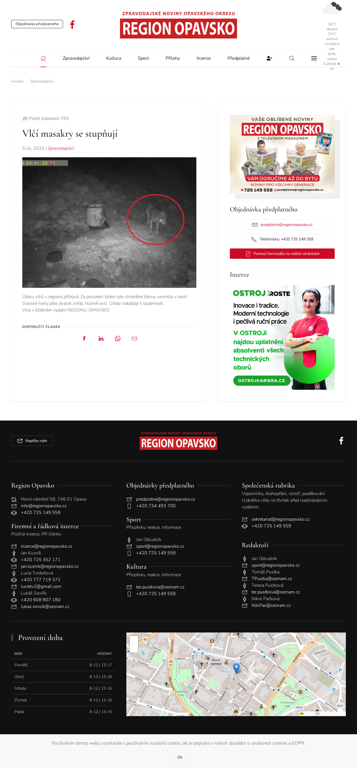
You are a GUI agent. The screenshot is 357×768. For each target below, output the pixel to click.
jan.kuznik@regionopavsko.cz (49, 566)
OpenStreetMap (332, 713)
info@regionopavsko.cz (43, 506)
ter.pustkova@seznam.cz (160, 587)
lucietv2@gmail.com (41, 586)
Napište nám (36, 440)
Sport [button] (143, 58)
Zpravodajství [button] (76, 58)
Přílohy (173, 58)
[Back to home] (178, 24)
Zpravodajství (61, 148)
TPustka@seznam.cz (272, 579)
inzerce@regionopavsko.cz (46, 546)
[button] (292, 58)
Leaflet (309, 713)
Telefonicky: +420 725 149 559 (286, 239)
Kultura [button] (113, 58)
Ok (179, 757)
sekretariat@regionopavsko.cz (281, 519)
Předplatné (239, 58)
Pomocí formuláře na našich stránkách (287, 253)
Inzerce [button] (204, 58)
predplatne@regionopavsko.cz (286, 224)
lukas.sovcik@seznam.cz (45, 606)
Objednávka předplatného (37, 23)
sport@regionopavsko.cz (160, 546)
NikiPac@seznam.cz (271, 605)
